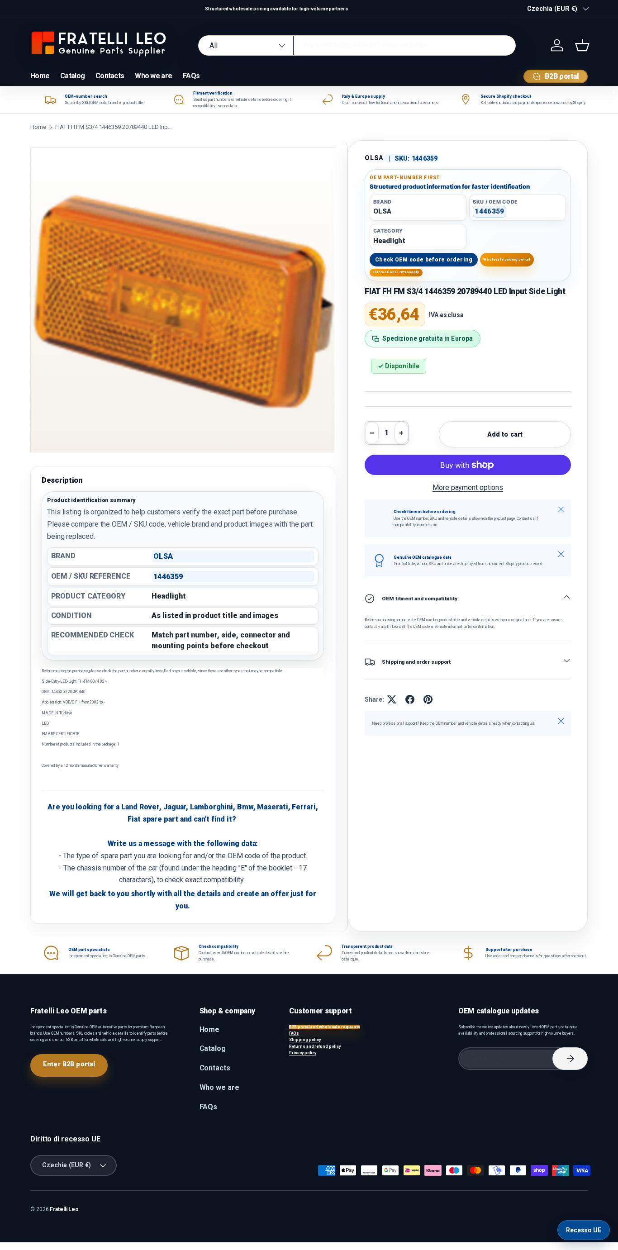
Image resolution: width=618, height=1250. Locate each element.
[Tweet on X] (392, 699)
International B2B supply (396, 272)
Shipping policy (305, 1039)
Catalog (72, 75)
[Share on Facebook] (410, 699)
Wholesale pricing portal (506, 259)
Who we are (153, 75)
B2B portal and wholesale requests (324, 1027)
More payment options (468, 487)
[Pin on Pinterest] (428, 699)
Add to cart (505, 434)
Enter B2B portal (69, 1064)
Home (39, 75)
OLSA (374, 158)
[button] (582, 45)
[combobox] (357, 45)
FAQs (191, 75)
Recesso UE (583, 1230)
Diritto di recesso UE (65, 1139)
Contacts (109, 75)
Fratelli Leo (64, 1209)
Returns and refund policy (315, 1046)
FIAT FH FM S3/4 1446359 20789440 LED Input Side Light (114, 127)
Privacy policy (302, 1052)
